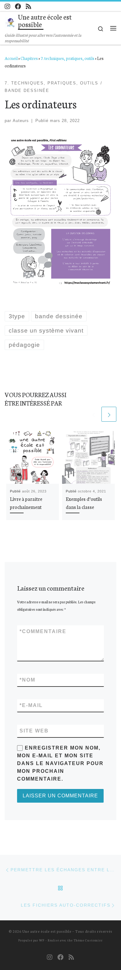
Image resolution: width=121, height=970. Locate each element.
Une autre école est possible (46, 931)
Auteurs (21, 120)
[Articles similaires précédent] (93, 414)
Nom (27, 679)
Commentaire (43, 631)
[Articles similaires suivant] (108, 414)
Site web (34, 730)
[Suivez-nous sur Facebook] (18, 6)
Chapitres (29, 58)
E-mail (31, 705)
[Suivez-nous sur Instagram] (7, 6)
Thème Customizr (88, 940)
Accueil (11, 58)
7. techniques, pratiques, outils (67, 58)
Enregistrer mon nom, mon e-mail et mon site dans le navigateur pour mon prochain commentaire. (60, 763)
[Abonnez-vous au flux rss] (28, 6)
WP (41, 940)
